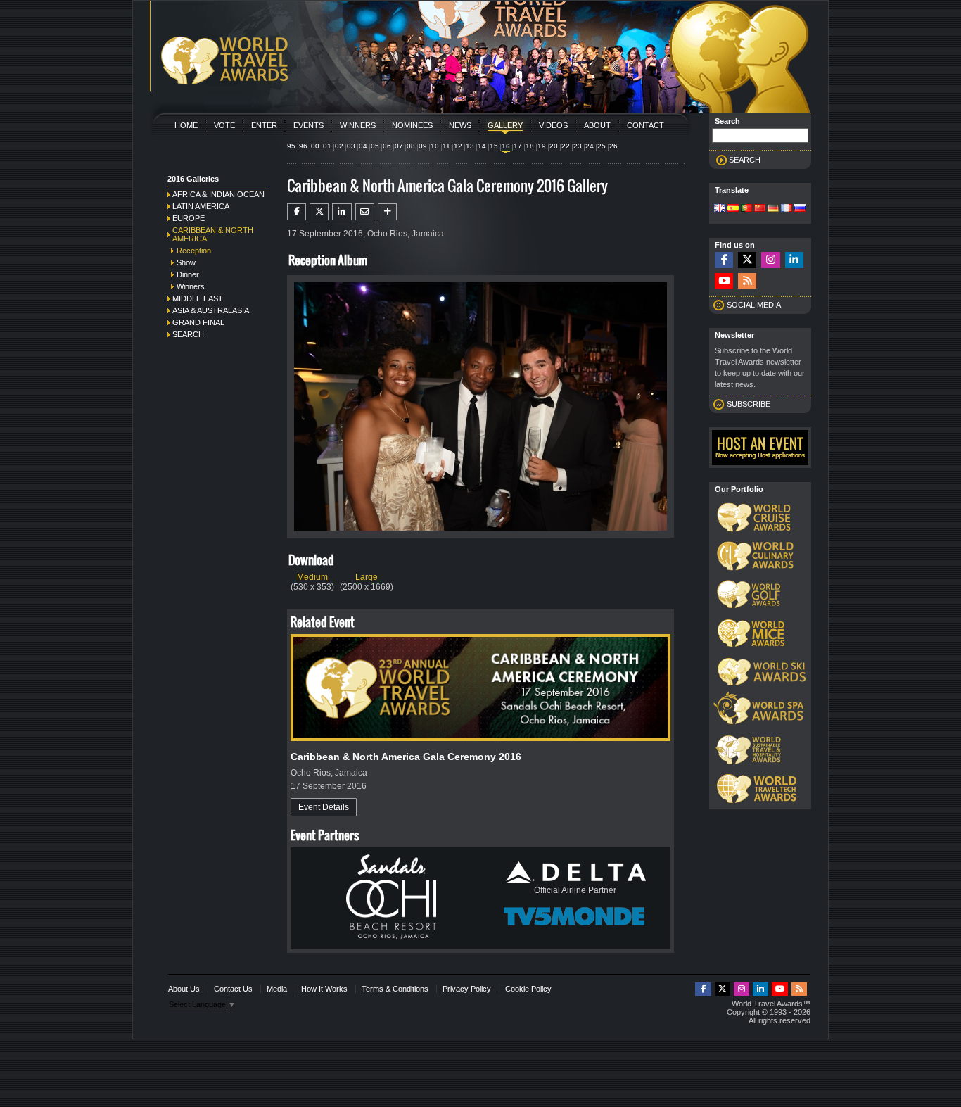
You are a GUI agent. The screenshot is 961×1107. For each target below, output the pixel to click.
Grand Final (198, 322)
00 (315, 146)
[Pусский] (800, 209)
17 (518, 146)
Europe (188, 218)
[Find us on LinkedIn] (794, 260)
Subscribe (748, 404)
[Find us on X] (747, 260)
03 (351, 146)
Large (366, 577)
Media (277, 989)
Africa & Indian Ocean (218, 194)
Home (186, 125)
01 (327, 146)
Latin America (200, 206)
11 (446, 146)
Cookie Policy (528, 989)
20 (553, 146)
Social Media (754, 305)
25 (601, 146)
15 (494, 146)
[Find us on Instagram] (770, 260)
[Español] (733, 209)
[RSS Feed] (747, 281)
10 (435, 146)
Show (186, 262)
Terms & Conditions (395, 989)
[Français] (786, 209)
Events (308, 125)
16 (506, 146)
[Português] (746, 209)
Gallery (505, 125)
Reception (194, 250)
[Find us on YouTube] (724, 281)
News (460, 125)
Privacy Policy (467, 989)
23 (577, 146)
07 (399, 146)
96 (303, 146)
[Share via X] (319, 212)
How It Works (324, 989)
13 (470, 146)
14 (482, 146)
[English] (719, 209)
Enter (264, 125)
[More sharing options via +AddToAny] (387, 212)
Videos (553, 125)
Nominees (412, 125)
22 (565, 146)
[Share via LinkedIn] (341, 212)
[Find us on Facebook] (724, 260)
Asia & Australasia (210, 310)
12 (458, 146)
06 (387, 146)
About (597, 125)
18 (530, 146)
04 (363, 146)
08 (411, 146)
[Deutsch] (773, 209)
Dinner (188, 274)
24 (589, 146)
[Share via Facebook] (296, 212)
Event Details (323, 807)
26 (613, 146)
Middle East (197, 298)
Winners (358, 125)
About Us (184, 989)
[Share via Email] (365, 212)
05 (375, 146)
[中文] (759, 209)
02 (339, 146)
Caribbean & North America (212, 234)
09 (423, 146)
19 (541, 146)
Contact (645, 125)
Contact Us (233, 989)
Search (188, 334)
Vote (224, 125)
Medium (312, 577)
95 (291, 146)
